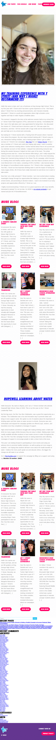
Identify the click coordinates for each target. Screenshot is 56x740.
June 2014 (2, 708)
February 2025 (4, 637)
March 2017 (3, 702)
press (1, 714)
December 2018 (4, 688)
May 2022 (2, 667)
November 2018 (4, 690)
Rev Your (29, 142)
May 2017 (2, 700)
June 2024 (2, 644)
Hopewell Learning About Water (28, 399)
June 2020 (2, 681)
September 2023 (4, 652)
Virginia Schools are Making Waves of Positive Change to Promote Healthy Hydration (22, 624)
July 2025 (2, 635)
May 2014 (2, 709)
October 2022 (3, 663)
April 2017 (2, 701)
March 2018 (3, 694)
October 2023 (3, 651)
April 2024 (2, 645)
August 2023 (3, 653)
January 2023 (3, 659)
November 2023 (4, 650)
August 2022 (3, 665)
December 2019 (4, 685)
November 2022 (4, 661)
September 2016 (4, 706)
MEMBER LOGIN (48, 4)
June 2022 (2, 666)
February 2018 (4, 695)
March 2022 (3, 670)
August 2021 (3, 676)
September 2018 (4, 692)
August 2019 (3, 686)
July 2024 (2, 643)
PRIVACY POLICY (48, 733)
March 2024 (3, 646)
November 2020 (4, 680)
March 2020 (3, 684)
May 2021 (2, 677)
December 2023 (4, 649)
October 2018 (3, 691)
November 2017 (4, 698)
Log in (1, 718)
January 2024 (3, 647)
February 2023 (4, 658)
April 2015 (2, 707)
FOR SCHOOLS (22, 4)
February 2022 (4, 671)
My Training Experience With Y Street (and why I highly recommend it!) (24, 96)
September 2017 (4, 699)
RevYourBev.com (10, 456)
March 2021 (3, 678)
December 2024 (4, 639)
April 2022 (2, 668)
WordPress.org (4, 722)
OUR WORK (32, 4)
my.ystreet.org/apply (40, 189)
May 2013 (2, 711)
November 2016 (4, 705)
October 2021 (3, 674)
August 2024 (3, 642)
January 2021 (3, 679)
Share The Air (42, 142)
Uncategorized (4, 715)
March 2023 (3, 657)
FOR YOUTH (11, 4)
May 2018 (2, 693)
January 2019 (3, 687)
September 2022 (4, 664)
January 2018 (3, 697)
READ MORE (6, 266)
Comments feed (4, 721)
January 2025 (3, 638)
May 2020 (2, 683)
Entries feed (3, 720)
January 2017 (3, 704)
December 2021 (4, 673)
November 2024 (4, 640)
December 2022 (4, 660)
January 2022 (3, 672)
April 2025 (2, 636)
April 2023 (2, 656)
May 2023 (2, 654)
